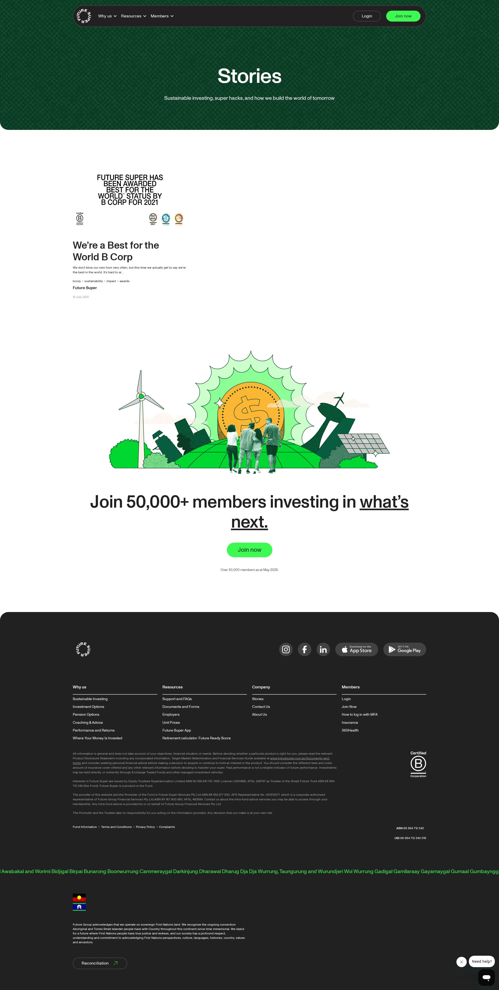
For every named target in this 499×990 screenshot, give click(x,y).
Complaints (167, 827)
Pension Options (86, 714)
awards (124, 281)
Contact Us (261, 707)
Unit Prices (171, 722)
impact (111, 281)
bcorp (77, 281)
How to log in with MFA (360, 714)
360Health (350, 730)
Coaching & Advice (88, 722)
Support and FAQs (177, 699)
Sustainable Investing (90, 699)
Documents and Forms (180, 707)
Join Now (349, 707)
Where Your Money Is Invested (97, 738)
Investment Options (88, 707)
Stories (258, 699)
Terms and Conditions (116, 827)
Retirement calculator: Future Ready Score (196, 738)
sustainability (93, 281)
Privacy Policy (145, 827)
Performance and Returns (94, 730)
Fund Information (85, 827)
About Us (259, 714)
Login (346, 699)
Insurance (350, 722)
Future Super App (176, 730)
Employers (171, 714)
